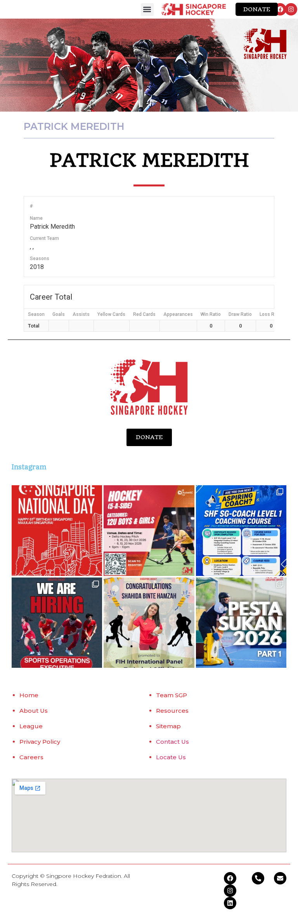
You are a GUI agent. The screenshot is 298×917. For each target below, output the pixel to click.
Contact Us (172, 741)
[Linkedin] (230, 903)
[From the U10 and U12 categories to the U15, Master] (241, 622)
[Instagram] (291, 9)
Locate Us (171, 757)
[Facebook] (280, 9)
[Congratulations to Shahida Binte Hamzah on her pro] (149, 622)
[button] (147, 9)
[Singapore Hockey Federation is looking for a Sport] (57, 622)
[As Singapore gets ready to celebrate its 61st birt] (57, 530)
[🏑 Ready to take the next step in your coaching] (241, 530)
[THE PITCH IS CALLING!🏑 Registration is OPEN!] (149, 530)
